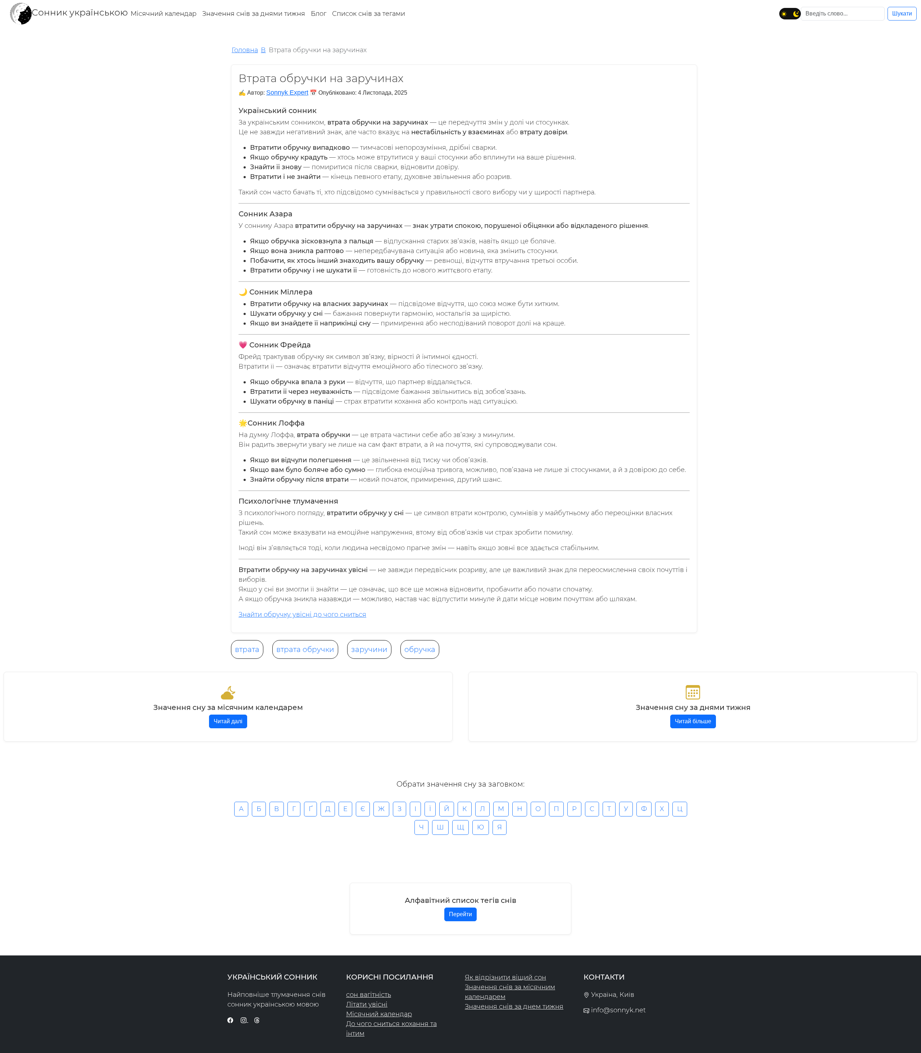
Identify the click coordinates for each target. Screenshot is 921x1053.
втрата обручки (305, 649)
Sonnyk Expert (287, 92)
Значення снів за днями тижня (253, 14)
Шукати (902, 13)
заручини (369, 649)
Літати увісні (366, 1004)
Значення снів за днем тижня (514, 1007)
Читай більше (693, 721)
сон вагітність (368, 995)
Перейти (460, 914)
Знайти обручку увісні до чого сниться (302, 614)
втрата (247, 649)
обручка (419, 649)
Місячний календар (163, 14)
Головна (245, 50)
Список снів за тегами (368, 14)
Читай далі (228, 721)
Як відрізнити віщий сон (505, 977)
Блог (318, 14)
